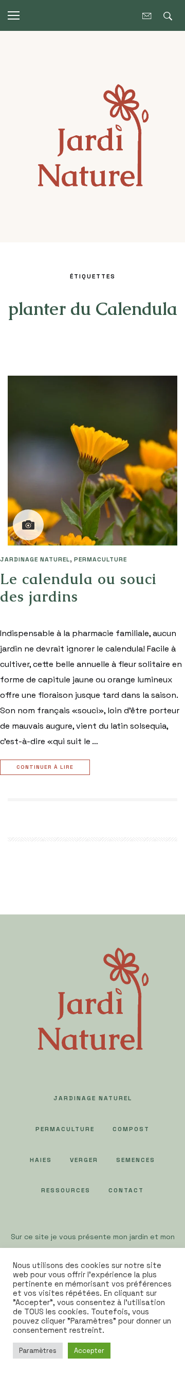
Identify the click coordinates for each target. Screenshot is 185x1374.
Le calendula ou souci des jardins (78, 588)
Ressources (65, 1190)
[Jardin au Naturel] (92, 135)
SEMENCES (135, 1160)
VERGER (84, 1160)
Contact (126, 1190)
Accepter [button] (89, 1350)
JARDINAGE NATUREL (35, 559)
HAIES (41, 1160)
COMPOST (131, 1129)
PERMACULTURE (100, 559)
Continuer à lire (44, 767)
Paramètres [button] (38, 1350)
